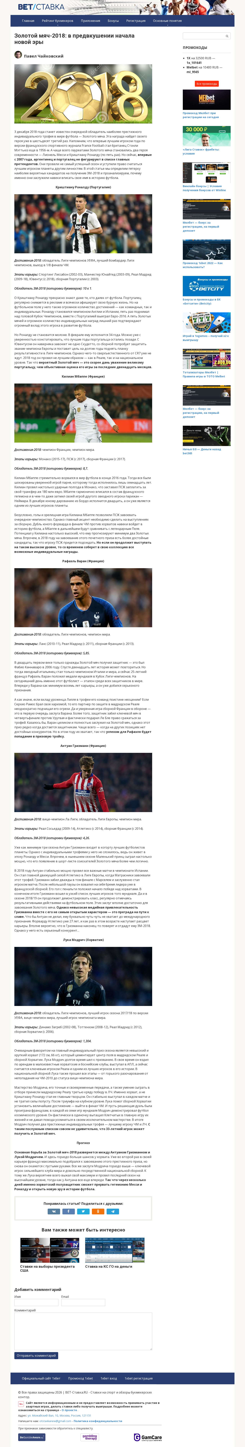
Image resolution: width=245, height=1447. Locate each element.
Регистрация (135, 21)
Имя (17, 1297)
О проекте (70, 1410)
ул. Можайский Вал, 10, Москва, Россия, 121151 (59, 1415)
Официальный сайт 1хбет (41, 1378)
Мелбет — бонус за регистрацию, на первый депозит (201, 226)
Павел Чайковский (44, 56)
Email (65, 1297)
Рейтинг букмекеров (57, 21)
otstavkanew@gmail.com (55, 1421)
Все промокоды (207, 84)
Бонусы (113, 21)
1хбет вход (108, 1378)
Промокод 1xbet (80, 1378)
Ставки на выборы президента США (47, 1268)
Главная (28, 21)
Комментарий (25, 1310)
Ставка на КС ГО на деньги (108, 1266)
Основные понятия (167, 21)
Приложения (90, 21)
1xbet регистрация (139, 1378)
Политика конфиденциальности (98, 1421)
